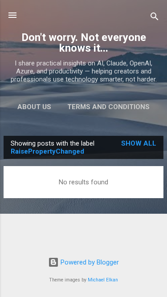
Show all (138, 143)
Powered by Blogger (89, 262)
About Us (34, 107)
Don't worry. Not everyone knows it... (83, 42)
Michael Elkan (103, 280)
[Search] (154, 18)
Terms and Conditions (108, 107)
